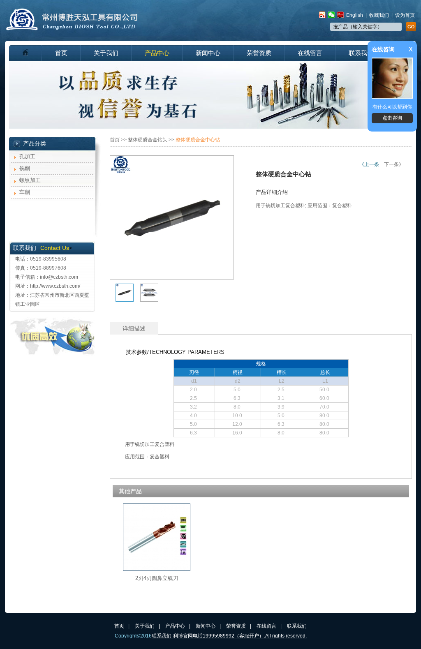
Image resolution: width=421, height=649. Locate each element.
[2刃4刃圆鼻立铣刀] (156, 569)
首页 (61, 52)
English (354, 15)
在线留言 (310, 52)
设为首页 (405, 15)
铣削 (24, 168)
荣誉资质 (259, 52)
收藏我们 (379, 15)
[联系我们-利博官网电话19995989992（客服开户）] (72, 29)
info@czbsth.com (59, 277)
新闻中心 (208, 52)
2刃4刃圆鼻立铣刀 (156, 578)
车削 (24, 192)
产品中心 (157, 52)
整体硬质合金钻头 (147, 140)
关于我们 (106, 52)
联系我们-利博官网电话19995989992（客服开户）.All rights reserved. (229, 636)
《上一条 (369, 164)
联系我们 (361, 52)
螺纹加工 (30, 180)
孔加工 (27, 156)
